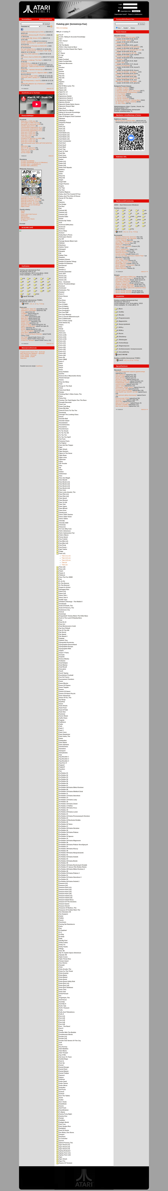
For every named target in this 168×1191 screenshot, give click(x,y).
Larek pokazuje (26, 137)
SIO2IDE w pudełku (122, 404)
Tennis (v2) (62, 277)
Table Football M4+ (65, 61)
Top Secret (62, 632)
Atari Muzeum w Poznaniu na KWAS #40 (34, 46)
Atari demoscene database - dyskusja (32, 353)
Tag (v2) (61, 77)
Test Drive (62, 300)
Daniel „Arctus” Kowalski (123, 246)
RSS (49, 26)
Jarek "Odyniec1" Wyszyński (125, 265)
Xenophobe (24, 320)
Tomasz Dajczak (121, 240)
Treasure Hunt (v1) (65, 887)
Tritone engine (25, 151)
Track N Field (63, 710)
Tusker (60, 1100)
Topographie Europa (65, 646)
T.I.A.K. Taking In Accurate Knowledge (71, 37)
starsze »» (50, 88)
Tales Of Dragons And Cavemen (69, 116)
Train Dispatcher (64, 734)
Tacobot (61, 67)
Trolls (60, 1010)
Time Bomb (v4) (64, 488)
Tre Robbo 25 (63, 822)
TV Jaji (60, 55)
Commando (24, 316)
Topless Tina (63, 640)
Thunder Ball (63, 418)
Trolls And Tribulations (66, 1012)
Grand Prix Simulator (27, 340)
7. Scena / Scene (121, 97)
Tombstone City (64, 610)
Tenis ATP (62, 273)
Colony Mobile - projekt (27, 356)
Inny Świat (24, 337)
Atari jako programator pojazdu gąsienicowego (130, 371)
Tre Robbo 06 (63, 783)
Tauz (60, 200)
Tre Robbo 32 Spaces (65, 836)
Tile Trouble (62, 463)
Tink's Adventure (64, 531)
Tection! (61, 233)
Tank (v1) (61, 126)
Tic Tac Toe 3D (63, 433)
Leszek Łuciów (120, 254)
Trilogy (61, 948)
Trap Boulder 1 (63, 757)
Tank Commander (64, 141)
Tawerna (61, 202)
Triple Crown (63, 957)
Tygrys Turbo (120, 385)
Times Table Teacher (65, 514)
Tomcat (61, 612)
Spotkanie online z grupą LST (30, 77)
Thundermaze (63, 429)
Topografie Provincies (66, 642)
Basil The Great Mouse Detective (31, 334)
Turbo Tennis (63, 1083)
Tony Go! (61, 624)
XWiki (22, 212)
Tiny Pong (62, 545)
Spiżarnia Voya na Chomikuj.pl (30, 205)
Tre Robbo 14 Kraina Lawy (67, 799)
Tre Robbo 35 (63, 842)
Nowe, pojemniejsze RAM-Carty (126, 276)
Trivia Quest (62, 979)
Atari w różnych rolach (123, 403)
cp (145, 210)
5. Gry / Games (120, 94)
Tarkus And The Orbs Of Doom (69, 196)
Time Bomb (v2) (64, 484)
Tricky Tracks (63, 946)
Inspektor (24, 338)
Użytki (126, 28)
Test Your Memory (64, 314)
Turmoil (61, 1091)
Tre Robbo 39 (63, 851)
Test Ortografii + (64, 310)
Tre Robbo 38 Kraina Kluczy (68, 848)
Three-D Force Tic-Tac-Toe (67, 410)
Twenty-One (62, 1116)
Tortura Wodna (63, 659)
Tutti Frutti (62, 1108)
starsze (51, 156)
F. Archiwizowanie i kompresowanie (129, 349)
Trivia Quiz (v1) (63, 983)
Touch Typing (63, 673)
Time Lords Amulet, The (66, 492)
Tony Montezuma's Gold (67, 626)
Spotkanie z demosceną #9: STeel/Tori (33, 35)
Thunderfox (62, 427)
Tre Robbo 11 (63, 793)
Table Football (63, 59)
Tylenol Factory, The (65, 1142)
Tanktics (61, 169)
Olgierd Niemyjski (121, 268)
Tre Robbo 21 (63, 814)
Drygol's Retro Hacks (28, 219)
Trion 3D (61, 951)
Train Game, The (64, 736)
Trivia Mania (62, 975)
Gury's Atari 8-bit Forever (29, 214)
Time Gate (62, 490)
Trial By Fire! (62, 940)
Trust (60, 1044)
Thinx (60, 396)
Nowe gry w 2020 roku (28, 132)
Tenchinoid (62, 265)
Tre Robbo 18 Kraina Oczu (67, 808)
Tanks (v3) (62, 165)
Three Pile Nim (63, 408)
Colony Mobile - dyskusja (28, 355)
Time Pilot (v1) (63, 494)
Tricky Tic (61, 944)
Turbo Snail (62, 1081)
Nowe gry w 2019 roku (28, 133)
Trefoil (60, 916)
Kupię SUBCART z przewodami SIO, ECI (129, 50)
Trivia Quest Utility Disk (66, 981)
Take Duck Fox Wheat (66, 110)
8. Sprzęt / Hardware (122, 98)
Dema (133, 28)
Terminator (62, 288)
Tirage (60, 551)
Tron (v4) (61, 1022)
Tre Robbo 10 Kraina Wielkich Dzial (70, 791)
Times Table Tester (65, 516)
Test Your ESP (63, 312)
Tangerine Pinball (64, 122)
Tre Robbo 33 (63, 838)
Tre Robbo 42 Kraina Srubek (68, 857)
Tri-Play (61, 934)
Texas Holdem (63, 371)
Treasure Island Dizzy (66, 899)
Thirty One (62, 398)
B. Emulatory (121, 336)
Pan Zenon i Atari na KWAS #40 (31, 57)
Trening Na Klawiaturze (66, 924)
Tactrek (61, 71)
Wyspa (23, 327)
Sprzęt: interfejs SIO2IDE (124, 291)
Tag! (60, 80)
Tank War (61, 153)
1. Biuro (120, 309)
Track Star (62, 712)
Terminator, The (64, 290)
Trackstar (61, 714)
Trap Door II (62, 763)
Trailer (60, 724)
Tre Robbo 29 (63, 830)
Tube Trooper (63, 1053)
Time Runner (63, 500)
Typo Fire (61, 1161)
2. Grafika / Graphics (122, 89)
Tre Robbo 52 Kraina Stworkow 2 (69, 877)
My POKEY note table (122, 56)
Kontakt (22, 223)
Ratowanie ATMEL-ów (122, 381)
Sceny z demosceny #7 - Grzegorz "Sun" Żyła (36, 50)
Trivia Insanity (63, 973)
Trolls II (61, 1014)
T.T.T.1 (60, 43)
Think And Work (64, 390)
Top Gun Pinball (64, 628)
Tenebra (61, 267)
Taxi (60, 208)
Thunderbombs (64, 424)
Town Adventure (64, 695)
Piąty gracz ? (120, 59)
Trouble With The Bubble (67, 1032)
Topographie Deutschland (67, 644)
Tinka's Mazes (63, 535)
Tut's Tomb (62, 1102)
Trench (61, 920)
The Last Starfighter (27, 331)
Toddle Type (62, 599)
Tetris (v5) (62, 347)
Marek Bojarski (120, 266)
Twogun (61, 1134)
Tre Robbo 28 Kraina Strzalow (68, 828)
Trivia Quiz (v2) (63, 985)
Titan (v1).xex (66, 556)
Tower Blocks (63, 683)
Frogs (23, 312)
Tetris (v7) (62, 351)
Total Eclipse (63, 663)
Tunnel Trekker (63, 1073)
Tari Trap (61, 188)
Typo (60, 1157)
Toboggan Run (63, 589)
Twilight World (63, 1122)
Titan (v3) (61, 569)
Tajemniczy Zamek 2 (65, 98)
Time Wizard (62, 508)
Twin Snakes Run (64, 1126)
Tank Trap (61, 149)
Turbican (61, 1079)
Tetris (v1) (62, 333)
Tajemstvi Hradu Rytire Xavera (68, 104)
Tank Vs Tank (63, 151)
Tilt (59, 467)
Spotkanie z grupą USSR (29, 65)
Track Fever (62, 708)
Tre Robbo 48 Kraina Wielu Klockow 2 (71, 869)
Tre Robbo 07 (63, 785)
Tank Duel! (62, 145)
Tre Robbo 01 (63, 773)
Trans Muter (62, 742)
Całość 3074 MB (28, 296)
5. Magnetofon (122, 321)
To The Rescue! (64, 585)
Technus (61, 229)
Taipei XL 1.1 (62, 94)
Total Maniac (62, 665)
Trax (60, 771)
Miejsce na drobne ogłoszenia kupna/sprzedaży (131, 287)
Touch (60, 671)
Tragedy (61, 720)
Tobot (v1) (62, 591)
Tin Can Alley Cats (65, 529)
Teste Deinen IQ (64, 322)
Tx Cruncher (62, 1138)
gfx (145, 213)
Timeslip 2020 (63, 523)
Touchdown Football (65, 675)
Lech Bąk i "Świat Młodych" (124, 241)
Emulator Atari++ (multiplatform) (31, 164)
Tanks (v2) (62, 163)
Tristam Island (63, 961)
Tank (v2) (61, 128)
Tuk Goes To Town (65, 1057)
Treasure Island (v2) (65, 897)
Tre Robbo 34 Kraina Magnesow (69, 840)
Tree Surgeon (63, 914)
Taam (60, 57)
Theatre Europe (63, 377)
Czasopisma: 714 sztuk (28, 197)
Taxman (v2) (62, 214)
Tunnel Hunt (62, 1069)
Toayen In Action (64, 587)
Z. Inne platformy (123, 352)
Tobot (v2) (62, 593)
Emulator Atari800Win (27, 161)
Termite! (61, 292)
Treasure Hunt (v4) (65, 893)
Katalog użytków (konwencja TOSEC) (127, 358)
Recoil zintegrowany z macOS (30, 80)
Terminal (61, 286)
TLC (60, 51)
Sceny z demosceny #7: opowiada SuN (33, 43)
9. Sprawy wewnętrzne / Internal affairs (128, 100)
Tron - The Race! (64, 1026)
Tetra (60, 327)
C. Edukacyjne (122, 339)
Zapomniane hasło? (120, 14)
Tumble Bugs (63, 1059)
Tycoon (61, 1140)
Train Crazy (62, 732)
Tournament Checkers (66, 679)
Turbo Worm (62, 1085)
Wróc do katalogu (62, 28)
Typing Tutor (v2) (64, 1155)
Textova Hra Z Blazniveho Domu (69, 376)
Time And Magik (64, 478)
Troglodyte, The (64, 997)
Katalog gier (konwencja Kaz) (30, 270)
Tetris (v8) (62, 353)
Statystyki (23, 358)
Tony (60, 620)
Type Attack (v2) (64, 1147)
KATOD (118, 248)
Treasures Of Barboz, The (67, 908)
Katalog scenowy (120, 208)
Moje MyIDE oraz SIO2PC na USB (126, 392)
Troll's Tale (62, 1006)
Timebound (62, 512)
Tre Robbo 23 (63, 818)
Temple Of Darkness (65, 263)
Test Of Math (63, 304)
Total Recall (62, 667)
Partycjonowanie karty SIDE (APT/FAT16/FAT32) (36, 143)
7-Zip (37, 303)
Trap (60, 755)
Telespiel (61, 251)
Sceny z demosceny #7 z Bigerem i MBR (34, 72)
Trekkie (61, 918)
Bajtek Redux (25, 206)
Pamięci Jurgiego (26, 41)
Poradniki (23, 119)
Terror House (63, 296)
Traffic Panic (62, 718)
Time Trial (61, 504)
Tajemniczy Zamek (65, 96)
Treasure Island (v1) (65, 895)
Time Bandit (62, 480)
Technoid (61, 227)
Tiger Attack (62, 449)
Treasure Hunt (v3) (65, 891)
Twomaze (61, 1136)
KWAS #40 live (25, 63)
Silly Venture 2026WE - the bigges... (127, 81)
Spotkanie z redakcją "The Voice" (31, 60)
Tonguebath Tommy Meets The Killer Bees (73, 616)
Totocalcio (62, 669)
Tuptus (61, 1077)
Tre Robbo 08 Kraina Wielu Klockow (70, 787)
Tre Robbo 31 (63, 834)
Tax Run (61, 206)
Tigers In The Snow (65, 453)
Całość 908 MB (122, 354)
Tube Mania (62, 1051)
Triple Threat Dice (64, 959)
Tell (59, 253)
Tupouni (61, 1075)
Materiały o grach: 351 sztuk (30, 203)
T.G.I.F (60, 35)
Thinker (61, 392)
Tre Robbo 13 (63, 797)
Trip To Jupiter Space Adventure (69, 953)
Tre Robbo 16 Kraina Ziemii (67, 804)
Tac (59, 65)
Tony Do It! (62, 622)
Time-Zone (62, 510)
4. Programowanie (123, 318)
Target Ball (62, 182)
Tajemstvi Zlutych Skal (66, 106)
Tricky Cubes (63, 942)
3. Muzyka (120, 315)
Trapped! (61, 767)
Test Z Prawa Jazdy (65, 320)
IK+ (117, 69)
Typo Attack (62, 1159)
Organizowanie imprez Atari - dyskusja (32, 352)
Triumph (61, 965)
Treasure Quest (63, 904)
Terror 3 (61, 294)
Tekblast (61, 243)
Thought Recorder (65, 402)
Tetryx (60, 367)
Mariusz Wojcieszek (122, 249)
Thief (60, 384)
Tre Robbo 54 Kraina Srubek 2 (68, 881)
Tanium (61, 124)
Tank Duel (62, 143)
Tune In (61, 1061)
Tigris (60, 461)
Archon (23, 329)
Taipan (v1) (62, 88)
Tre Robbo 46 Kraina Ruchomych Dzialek (72, 865)
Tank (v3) (61, 131)
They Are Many (63, 382)
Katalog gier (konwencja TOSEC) (31, 300)
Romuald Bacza (121, 251)
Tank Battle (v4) (64, 139)
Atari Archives (25, 217)
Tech (60, 222)
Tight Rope (62, 455)
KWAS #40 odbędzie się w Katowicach (33, 83)
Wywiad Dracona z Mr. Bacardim (126, 238)
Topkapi (61, 638)
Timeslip (61, 520)
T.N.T (60, 39)
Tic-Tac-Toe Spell (64, 437)
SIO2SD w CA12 (121, 379)
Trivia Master (62, 977)
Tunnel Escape (63, 1067)
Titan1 (60, 571)
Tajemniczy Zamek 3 (65, 100)
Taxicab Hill (62, 210)
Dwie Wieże (24, 332)
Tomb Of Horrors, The (66, 608)
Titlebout (61, 575)
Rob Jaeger (119, 259)
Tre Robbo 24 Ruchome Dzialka (69, 820)
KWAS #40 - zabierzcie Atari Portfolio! (33, 66)
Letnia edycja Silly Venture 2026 (31, 38)
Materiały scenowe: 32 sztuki (30, 198)
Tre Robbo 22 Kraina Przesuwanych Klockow (74, 816)
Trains (60, 738)
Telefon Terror (63, 247)
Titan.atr (64, 562)
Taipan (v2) (62, 90)
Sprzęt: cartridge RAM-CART (125, 286)
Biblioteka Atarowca (27, 169)
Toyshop (61, 701)
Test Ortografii (63, 308)
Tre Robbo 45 (63, 863)
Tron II (60, 1028)
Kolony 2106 (25, 323)
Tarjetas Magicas (64, 192)
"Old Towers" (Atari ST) (28, 309)
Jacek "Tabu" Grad (122, 260)
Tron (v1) (61, 1016)
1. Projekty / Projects (122, 87)
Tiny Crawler (62, 539)
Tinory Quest (63, 537)
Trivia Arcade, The (64, 969)
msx (139, 219)
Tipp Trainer (62, 549)
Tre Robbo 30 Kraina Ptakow (68, 832)
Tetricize (61, 331)
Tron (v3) (61, 1020)
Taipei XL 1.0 (62, 92)
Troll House (62, 1000)
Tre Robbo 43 (63, 859)
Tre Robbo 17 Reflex (65, 806)
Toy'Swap (61, 699)
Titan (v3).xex (66, 560)
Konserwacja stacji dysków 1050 (31, 129)
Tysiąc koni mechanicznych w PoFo (32, 32)
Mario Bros (24, 318)
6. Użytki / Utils (120, 95)
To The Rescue (63, 583)
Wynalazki (117, 370)
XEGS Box (119, 401)
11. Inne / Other (120, 103)
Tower (60, 681)
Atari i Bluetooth (120, 374)
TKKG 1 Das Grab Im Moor (67, 47)
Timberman (62, 473)
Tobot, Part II (63, 597)
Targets (61, 186)
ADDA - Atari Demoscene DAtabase (126, 205)
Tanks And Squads (65, 167)
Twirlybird (62, 1128)
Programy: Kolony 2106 (123, 281)
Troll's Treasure (63, 1008)
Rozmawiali (118, 235)
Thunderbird (62, 423)
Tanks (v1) (62, 161)
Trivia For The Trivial (65, 971)
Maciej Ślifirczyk (121, 263)
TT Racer (61, 53)
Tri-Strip (61, 936)
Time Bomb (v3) (64, 486)
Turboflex (61, 1087)
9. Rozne (120, 333)
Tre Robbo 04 (63, 779)
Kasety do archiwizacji (123, 65)
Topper (61, 650)
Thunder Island (63, 420)
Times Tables (63, 518)
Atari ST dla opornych (28, 148)
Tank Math (62, 147)
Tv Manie (61, 1112)
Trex (60, 928)
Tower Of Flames (64, 685)
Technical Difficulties (65, 224)
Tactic (60, 69)
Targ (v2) (61, 177)
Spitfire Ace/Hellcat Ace (28, 326)
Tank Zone (62, 155)
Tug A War (62, 1055)
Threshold (62, 412)
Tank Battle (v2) (64, 135)
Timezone (62, 527)
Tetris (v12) (62, 339)
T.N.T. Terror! (63, 41)
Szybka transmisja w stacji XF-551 (127, 78)
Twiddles (61, 1120)
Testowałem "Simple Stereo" (124, 387)
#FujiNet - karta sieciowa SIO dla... (127, 53)
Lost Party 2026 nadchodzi (29, 54)
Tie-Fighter (62, 443)
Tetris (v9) (62, 355)
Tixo (60, 579)
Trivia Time (62, 989)
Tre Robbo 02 (63, 775)
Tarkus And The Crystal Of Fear (69, 194)
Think (60, 388)
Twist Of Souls (63, 1130)
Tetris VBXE (62, 359)
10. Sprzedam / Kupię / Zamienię (126, 102)
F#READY (119, 244)
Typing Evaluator (64, 1151)
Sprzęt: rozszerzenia (122, 283)
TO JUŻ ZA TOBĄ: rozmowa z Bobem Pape (130, 255)
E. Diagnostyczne (123, 346)
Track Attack (62, 705)
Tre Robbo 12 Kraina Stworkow (69, 795)
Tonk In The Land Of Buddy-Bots (70, 618)
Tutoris (61, 1106)
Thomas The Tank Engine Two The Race (72, 400)
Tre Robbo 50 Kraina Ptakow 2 (69, 873)
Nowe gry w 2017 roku (28, 135)
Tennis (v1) (62, 276)
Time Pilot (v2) (63, 496)
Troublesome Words (65, 1034)
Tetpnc (61, 324)
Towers (61, 689)
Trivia (60, 967)
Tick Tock (61, 439)
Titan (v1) (61, 553)
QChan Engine (25, 152)
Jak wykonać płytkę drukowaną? (126, 395)
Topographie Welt (64, 648)
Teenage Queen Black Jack (67, 241)
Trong (60, 1030)
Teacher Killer (63, 216)
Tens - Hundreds (64, 282)
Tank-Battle (62, 157)
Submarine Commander (28, 310)
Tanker (60, 159)
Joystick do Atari (121, 384)
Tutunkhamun (63, 1110)
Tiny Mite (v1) (63, 541)
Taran (60, 173)
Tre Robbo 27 (63, 826)
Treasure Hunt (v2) (65, 889)
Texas (60, 369)
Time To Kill (62, 502)
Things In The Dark (65, 386)
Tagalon (61, 81)
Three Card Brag (64, 406)
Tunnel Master (63, 1071)
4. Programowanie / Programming (126, 92)
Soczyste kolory (121, 400)
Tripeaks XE (62, 955)
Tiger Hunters (63, 451)
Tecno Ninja (62, 231)
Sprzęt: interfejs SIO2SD (123, 292)
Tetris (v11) (62, 337)
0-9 (23, 278)
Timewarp (62, 525)
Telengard (62, 249)
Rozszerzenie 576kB (122, 398)
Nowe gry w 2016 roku (28, 140)
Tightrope (62, 459)
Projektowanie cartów (122, 382)
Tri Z (60, 932)
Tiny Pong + (62, 547)
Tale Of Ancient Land (65, 114)
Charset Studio (120, 43)
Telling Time (62, 255)
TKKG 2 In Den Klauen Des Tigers (70, 49)
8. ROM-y (120, 330)
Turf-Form (62, 1089)
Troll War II (62, 1004)
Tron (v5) (61, 1024)
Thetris (61, 380)
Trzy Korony (62, 1047)
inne (37, 294)
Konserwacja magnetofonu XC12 (31, 130)
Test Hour (61, 302)
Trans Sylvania (63, 744)
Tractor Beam (63, 716)
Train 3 (60, 730)
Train (60, 726)
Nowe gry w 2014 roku (28, 149)
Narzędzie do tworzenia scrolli (30, 124)
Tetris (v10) (62, 335)
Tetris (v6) (62, 349)
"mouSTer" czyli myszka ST (124, 278)
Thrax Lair (62, 404)
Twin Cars (62, 1124)
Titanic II (61, 573)
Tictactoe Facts (63, 441)
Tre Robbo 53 (63, 879)
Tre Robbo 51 (63, 875)
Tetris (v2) (62, 341)
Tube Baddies (63, 1048)
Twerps (61, 1118)
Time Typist (62, 506)
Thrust (60, 416)
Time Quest (62, 498)
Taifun (60, 84)
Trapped (61, 765)
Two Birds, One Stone (66, 1132)
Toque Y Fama (63, 652)
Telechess (62, 245)
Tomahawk (62, 603)
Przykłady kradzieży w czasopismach (128, 47)
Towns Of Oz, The (64, 697)
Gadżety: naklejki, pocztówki (125, 284)
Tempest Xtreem (64, 259)
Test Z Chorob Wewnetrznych (68, 316)
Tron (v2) (61, 1018)
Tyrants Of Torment (65, 1163)
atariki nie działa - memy (123, 40)
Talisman (61, 118)
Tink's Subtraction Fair (66, 533)
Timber (61, 471)
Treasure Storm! (64, 906)
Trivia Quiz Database (65, 987)
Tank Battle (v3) (64, 137)
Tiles (60, 465)
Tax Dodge (62, 204)
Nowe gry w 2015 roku (28, 141)
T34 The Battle (63, 45)
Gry (119, 28)
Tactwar (61, 73)
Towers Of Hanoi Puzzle (66, 693)
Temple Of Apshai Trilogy (67, 261)
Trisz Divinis (62, 963)
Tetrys (60, 365)
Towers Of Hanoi (64, 691)
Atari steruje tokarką (122, 406)
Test (60, 298)
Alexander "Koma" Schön (124, 262)
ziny (132, 229)
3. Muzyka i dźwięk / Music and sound (128, 91)
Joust (23, 315)
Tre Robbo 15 (63, 801)
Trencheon (62, 922)
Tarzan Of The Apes (65, 198)
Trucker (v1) (62, 1036)
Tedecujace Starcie (65, 237)
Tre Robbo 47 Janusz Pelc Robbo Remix (72, 867)
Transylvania (62, 752)
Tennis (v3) (62, 280)
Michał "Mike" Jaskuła (122, 243)
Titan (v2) (61, 567)
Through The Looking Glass (68, 414)
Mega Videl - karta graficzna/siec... (127, 75)
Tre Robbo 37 (63, 846)
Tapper (61, 171)
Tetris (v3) (62, 343)
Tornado (61, 655)
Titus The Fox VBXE (65, 577)
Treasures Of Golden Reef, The (69, 910)
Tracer (60, 703)
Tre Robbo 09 (63, 789)
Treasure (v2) (63, 885)
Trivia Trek (62, 991)
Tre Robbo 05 (63, 781)
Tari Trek (61, 190)
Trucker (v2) (62, 1038)
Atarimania (24, 216)
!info (132, 216)
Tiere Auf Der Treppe (65, 445)
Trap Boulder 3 (63, 761)
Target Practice (63, 184)
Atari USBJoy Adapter (122, 280)
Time (60, 476)
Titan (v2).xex (66, 558)
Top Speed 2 (62, 636)
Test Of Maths (63, 306)
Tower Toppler (63, 687)
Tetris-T (61, 361)
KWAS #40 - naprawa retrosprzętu (32, 69)
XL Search (24, 220)
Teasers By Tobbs (64, 220)
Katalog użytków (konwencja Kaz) (126, 300)
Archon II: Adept (26, 324)
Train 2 (60, 728)
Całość (26, 303)
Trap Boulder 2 (63, 759)
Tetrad (60, 329)
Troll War (61, 1002)
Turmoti (61, 1093)
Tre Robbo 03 (63, 777)
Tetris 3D (61, 357)
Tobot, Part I (62, 595)
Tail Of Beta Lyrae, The (66, 86)
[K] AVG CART (120, 62)
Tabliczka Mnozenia (65, 63)
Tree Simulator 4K (64, 912)
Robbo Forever (26, 321)
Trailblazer (62, 722)
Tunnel (61, 1065)
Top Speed (62, 634)
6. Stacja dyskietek (123, 324)
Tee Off (61, 239)
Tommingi (62, 614)
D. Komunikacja (122, 343)
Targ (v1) (61, 175)
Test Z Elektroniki (64, 318)
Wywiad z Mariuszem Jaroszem (126, 237)
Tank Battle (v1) (64, 133)
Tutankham (62, 1104)
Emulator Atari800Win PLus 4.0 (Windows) (34, 162)
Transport (61, 750)
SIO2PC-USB (120, 376)
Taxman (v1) (62, 212)
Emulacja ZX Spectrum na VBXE (31, 138)
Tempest (61, 257)
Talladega (61, 120)
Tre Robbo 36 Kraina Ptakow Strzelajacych (73, 844)
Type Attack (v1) (64, 1144)
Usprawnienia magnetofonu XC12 (31, 127)
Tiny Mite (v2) (63, 543)
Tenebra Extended (64, 271)
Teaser (60, 218)
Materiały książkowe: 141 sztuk (31, 200)
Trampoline (62, 740)
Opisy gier (23, 307)
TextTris (61, 373)
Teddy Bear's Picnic (65, 235)
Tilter (60, 469)
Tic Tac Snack (63, 431)
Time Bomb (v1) (64, 482)
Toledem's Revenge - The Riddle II (70, 601)
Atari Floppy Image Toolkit (29, 76)
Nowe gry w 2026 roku (28, 121)
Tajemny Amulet (64, 102)
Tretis (60, 926)
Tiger (60, 447)
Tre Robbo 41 (63, 855)
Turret (60, 1097)
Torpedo (61, 656)
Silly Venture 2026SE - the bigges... (127, 72)
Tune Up (61, 1063)
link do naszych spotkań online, (125, 120)
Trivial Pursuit (63, 993)
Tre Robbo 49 (63, 871)
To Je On (61, 581)
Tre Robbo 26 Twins (65, 824)
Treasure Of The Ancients (67, 901)
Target (60, 180)
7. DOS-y (120, 327)
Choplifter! (24, 313)
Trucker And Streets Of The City (69, 1040)
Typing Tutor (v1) (64, 1153)
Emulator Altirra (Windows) (29, 165)
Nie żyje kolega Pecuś (28, 49)
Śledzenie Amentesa (122, 252)
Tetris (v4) (62, 345)
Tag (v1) (61, 75)
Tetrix (60, 363)
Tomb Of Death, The (65, 605)
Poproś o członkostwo (135, 14)
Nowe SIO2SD (120, 378)
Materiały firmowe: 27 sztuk (29, 201)
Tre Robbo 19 (63, 810)
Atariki (23, 211)
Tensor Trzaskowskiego (66, 284)
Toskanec (61, 661)
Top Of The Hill (63, 630)
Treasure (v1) (63, 883)
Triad (60, 938)
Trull (60, 1042)
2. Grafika (120, 312)
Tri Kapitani (62, 930)
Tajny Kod (62, 108)
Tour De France (63, 677)
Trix (59, 995)
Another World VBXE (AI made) (125, 37)
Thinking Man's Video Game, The (70, 394)
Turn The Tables (64, 1095)
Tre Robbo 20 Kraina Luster (68, 812)
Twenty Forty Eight (65, 1114)
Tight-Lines (62, 457)
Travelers (61, 769)
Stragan (117, 275)
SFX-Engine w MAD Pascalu (30, 122)
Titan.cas (65, 564)
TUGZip (41, 303)
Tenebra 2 (61, 269)
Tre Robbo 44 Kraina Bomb (67, 861)
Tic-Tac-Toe (62, 435)
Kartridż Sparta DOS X (28, 126)
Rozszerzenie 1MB (122, 389)
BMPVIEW (24, 146)
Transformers (63, 746)
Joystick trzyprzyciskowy (124, 390)
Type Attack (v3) (64, 1148)
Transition (62, 748)
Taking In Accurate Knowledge (69, 112)
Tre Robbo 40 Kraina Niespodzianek (70, 852)
